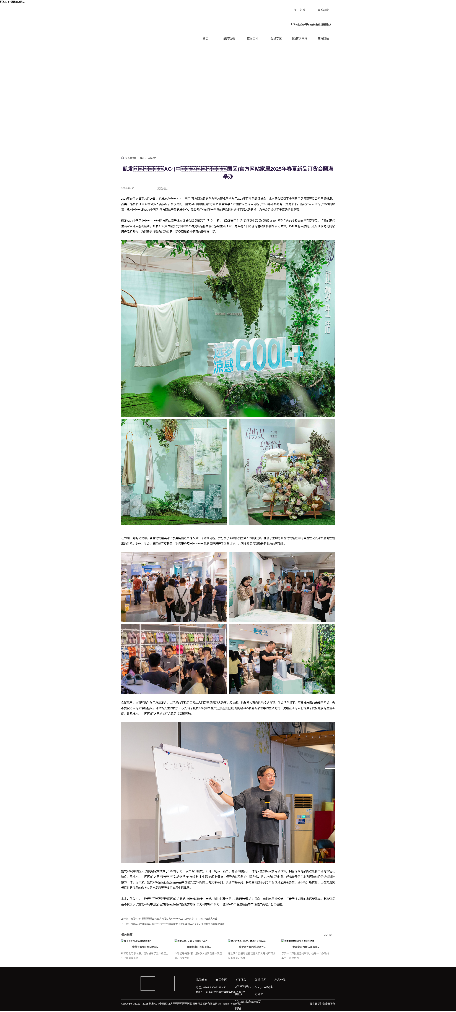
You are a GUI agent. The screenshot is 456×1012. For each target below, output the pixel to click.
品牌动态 (229, 38)
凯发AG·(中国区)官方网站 (12, 2)
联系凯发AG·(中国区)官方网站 (323, 24)
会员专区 (276, 38)
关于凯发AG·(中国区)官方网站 (245, 994)
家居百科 (252, 38)
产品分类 (280, 979)
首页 (205, 38)
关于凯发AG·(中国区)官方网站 (300, 24)
